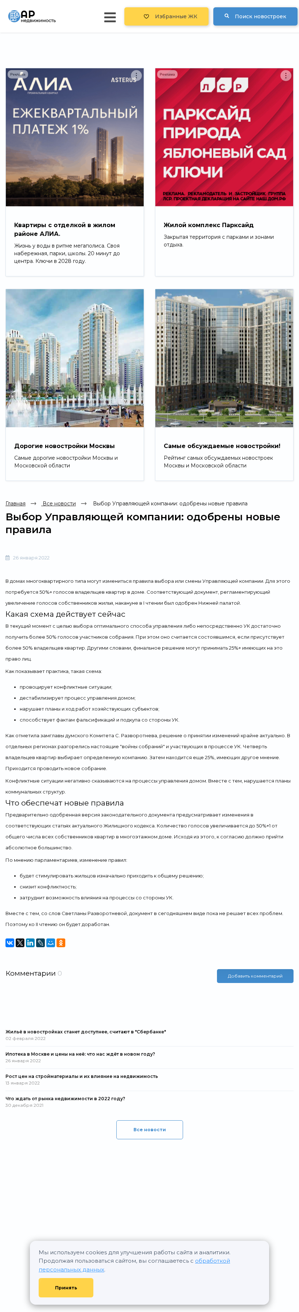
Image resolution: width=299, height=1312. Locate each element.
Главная (15, 503)
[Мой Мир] (50, 942)
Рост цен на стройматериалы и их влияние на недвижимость (81, 1076)
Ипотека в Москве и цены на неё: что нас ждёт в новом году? (80, 1054)
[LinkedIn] (30, 942)
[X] (20, 942)
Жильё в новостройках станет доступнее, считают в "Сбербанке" (85, 1031)
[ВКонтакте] (9, 942)
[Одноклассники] (61, 942)
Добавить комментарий (255, 976)
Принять (66, 1287)
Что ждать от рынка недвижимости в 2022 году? (65, 1098)
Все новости (58, 503)
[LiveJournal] (40, 942)
